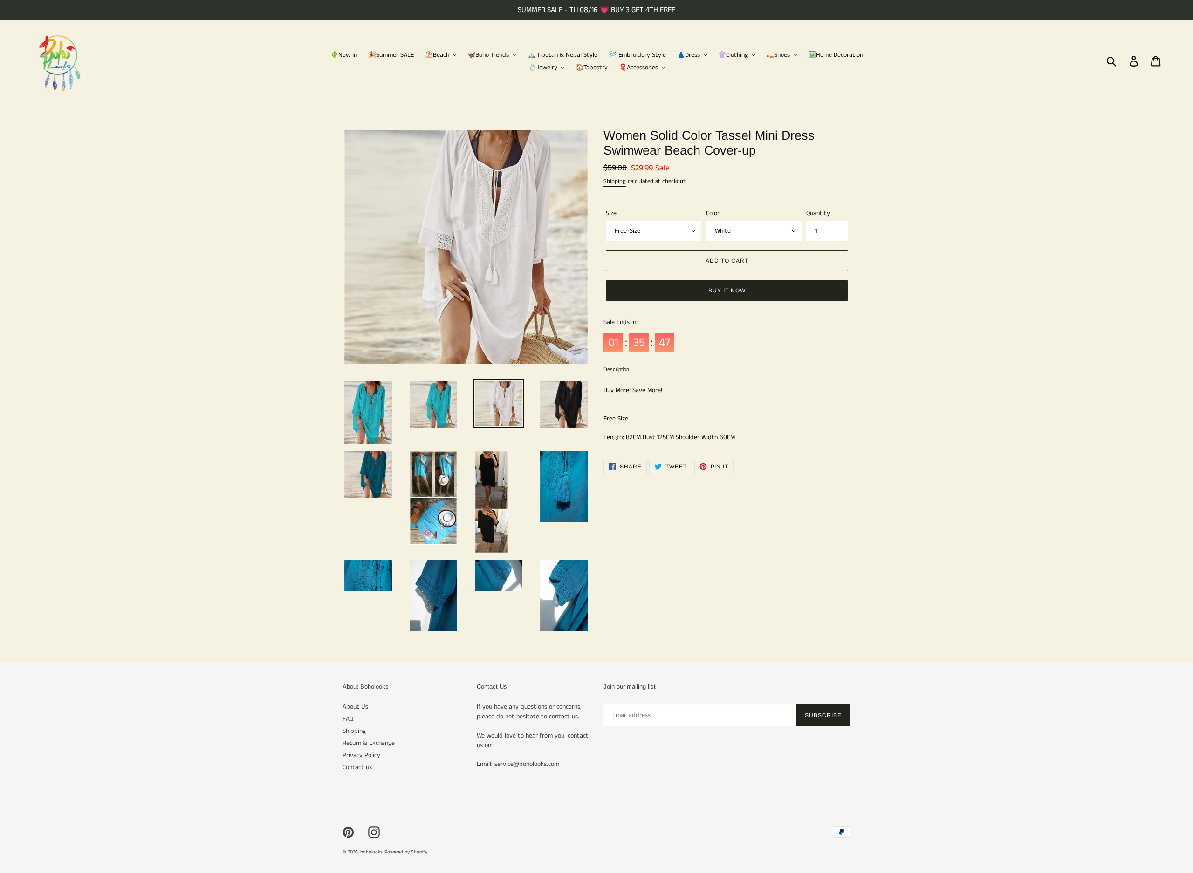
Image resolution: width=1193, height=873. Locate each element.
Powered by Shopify (405, 852)
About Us (355, 706)
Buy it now (727, 290)
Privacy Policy (361, 755)
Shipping (614, 181)
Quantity (818, 213)
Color (713, 213)
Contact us (357, 767)
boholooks (371, 852)
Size (611, 213)
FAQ (348, 719)
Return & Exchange (369, 743)
